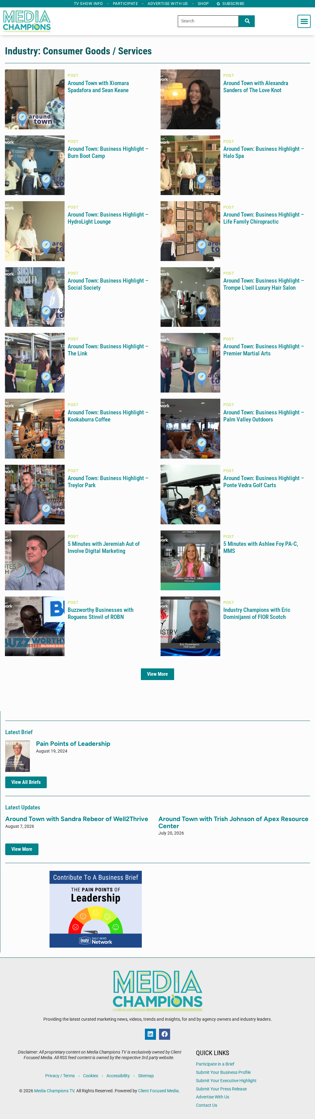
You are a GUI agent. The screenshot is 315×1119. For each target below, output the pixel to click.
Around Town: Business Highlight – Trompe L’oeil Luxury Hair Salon (263, 284)
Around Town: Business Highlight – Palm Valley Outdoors (263, 416)
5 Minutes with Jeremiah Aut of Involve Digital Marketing (104, 547)
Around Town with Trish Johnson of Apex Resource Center (233, 822)
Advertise (168, 3)
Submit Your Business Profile (223, 1072)
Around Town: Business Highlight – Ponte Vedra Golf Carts (263, 482)
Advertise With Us (212, 1097)
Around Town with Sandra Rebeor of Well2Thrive (76, 819)
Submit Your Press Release (221, 1089)
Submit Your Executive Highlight (226, 1080)
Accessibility (118, 1075)
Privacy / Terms (60, 1075)
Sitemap (146, 1075)
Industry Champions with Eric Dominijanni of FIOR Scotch (256, 613)
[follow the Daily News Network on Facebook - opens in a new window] (164, 1034)
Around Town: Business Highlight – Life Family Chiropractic (263, 218)
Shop (203, 3)
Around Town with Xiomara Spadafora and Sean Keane (98, 87)
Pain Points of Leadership (73, 743)
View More (157, 674)
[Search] (247, 21)
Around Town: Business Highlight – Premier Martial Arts (263, 350)
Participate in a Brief (215, 1064)
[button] (304, 21)
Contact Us (206, 1105)
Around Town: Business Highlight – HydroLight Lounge (108, 218)
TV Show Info (88, 3)
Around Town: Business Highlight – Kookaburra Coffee (108, 416)
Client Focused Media (158, 1091)
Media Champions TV (54, 1091)
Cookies (90, 1075)
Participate (125, 3)
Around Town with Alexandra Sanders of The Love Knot (255, 87)
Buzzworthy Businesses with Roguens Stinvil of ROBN (101, 613)
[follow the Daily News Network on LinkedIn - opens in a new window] (150, 1034)
